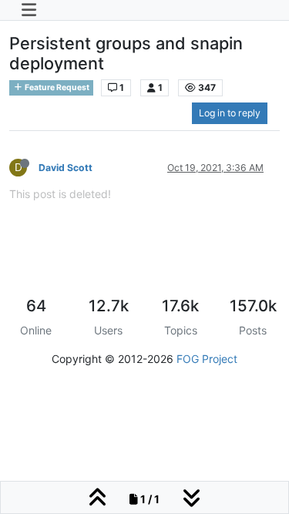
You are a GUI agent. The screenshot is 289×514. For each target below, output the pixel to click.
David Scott (65, 167)
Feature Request (56, 87)
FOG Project (206, 358)
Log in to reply (229, 113)
